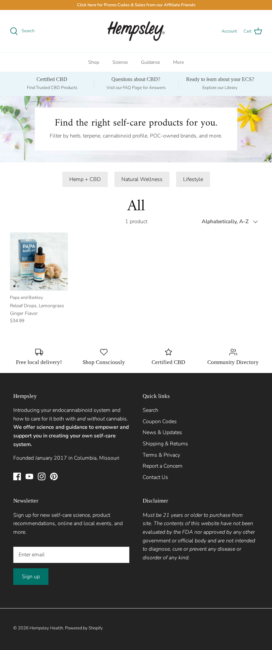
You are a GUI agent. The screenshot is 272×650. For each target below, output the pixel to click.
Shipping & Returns (165, 443)
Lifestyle (193, 179)
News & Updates (162, 432)
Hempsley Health (46, 628)
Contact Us (155, 477)
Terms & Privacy (161, 455)
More (178, 62)
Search (150, 410)
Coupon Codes (160, 421)
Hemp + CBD (85, 179)
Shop (93, 62)
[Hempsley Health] (136, 31)
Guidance (150, 62)
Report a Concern (162, 466)
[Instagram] (41, 476)
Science (120, 62)
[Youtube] (29, 476)
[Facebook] (17, 476)
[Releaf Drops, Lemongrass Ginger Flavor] (39, 261)
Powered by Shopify (84, 628)
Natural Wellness (142, 179)
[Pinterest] (54, 476)
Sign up (31, 576)
